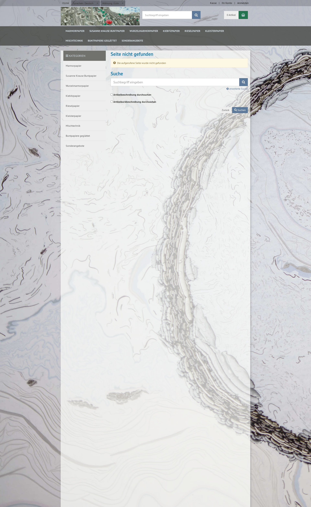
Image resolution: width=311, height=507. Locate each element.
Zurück (225, 110)
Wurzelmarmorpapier (144, 31)
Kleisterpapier (214, 31)
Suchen (241, 110)
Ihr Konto (227, 3)
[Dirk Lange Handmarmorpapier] (100, 15)
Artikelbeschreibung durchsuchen (132, 94)
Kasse (213, 3)
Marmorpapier (75, 31)
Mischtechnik (74, 40)
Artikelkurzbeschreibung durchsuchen (134, 102)
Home (65, 3)
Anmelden (243, 3)
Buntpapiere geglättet (102, 40)
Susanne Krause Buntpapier (107, 31)
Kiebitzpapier (171, 31)
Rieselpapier (192, 31)
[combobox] (85, 3)
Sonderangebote (132, 40)
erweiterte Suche (238, 88)
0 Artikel (231, 15)
